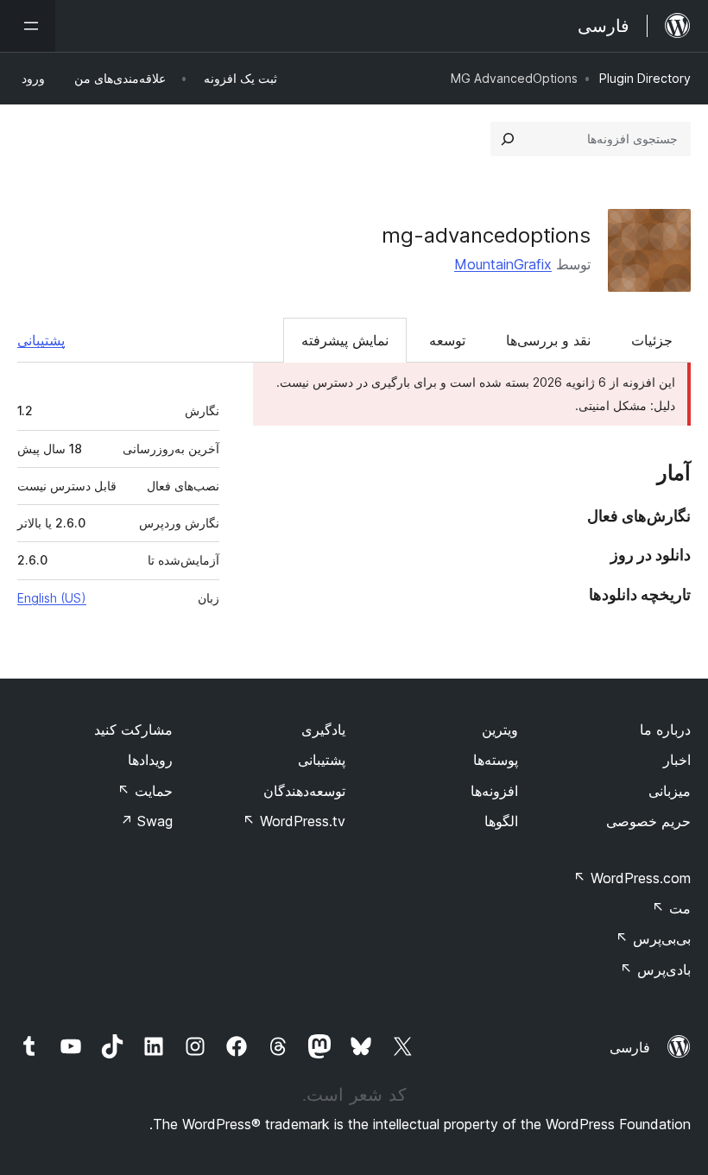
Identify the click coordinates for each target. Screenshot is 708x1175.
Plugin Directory (645, 78)
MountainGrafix (503, 264)
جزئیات (652, 340)
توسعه (447, 340)
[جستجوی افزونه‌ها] (507, 139)
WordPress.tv (294, 821)
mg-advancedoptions (486, 235)
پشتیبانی (41, 340)
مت (671, 908)
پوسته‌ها (495, 759)
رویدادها (150, 759)
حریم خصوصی (648, 821)
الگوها (501, 821)
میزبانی (669, 790)
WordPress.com (632, 878)
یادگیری (323, 729)
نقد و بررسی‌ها (548, 340)
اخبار (677, 759)
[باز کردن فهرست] (27, 26)
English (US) (51, 598)
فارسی (630, 1047)
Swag (146, 821)
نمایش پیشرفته (345, 340)
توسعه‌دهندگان (304, 790)
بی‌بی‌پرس (653, 938)
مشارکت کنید (133, 729)
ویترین (500, 729)
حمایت (145, 790)
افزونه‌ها (494, 790)
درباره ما (665, 729)
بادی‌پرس (655, 969)
